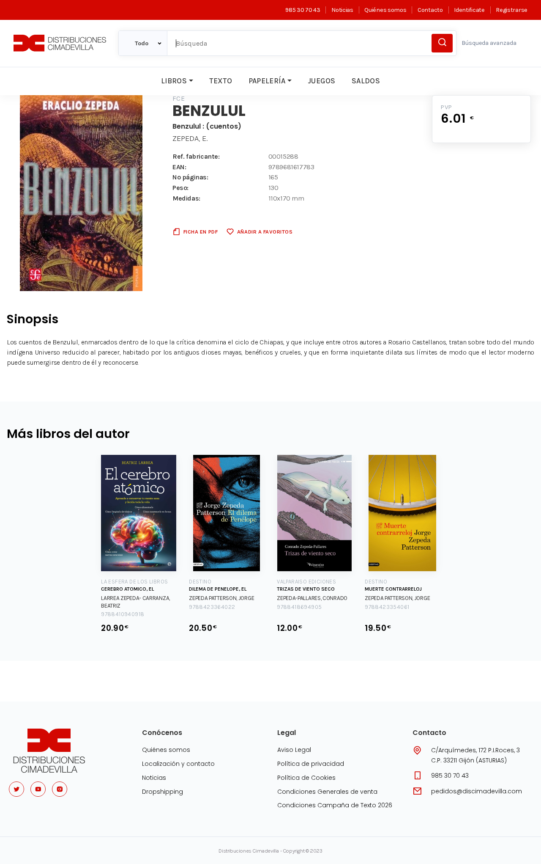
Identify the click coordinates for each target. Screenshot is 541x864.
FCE (178, 98)
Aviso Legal (294, 750)
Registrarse (511, 10)
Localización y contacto (178, 763)
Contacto (430, 10)
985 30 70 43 (302, 10)
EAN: (179, 167)
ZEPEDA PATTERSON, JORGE (221, 598)
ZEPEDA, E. (190, 138)
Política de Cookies (306, 777)
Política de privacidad (310, 763)
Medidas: (186, 198)
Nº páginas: (190, 177)
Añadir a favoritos (264, 231)
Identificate (469, 10)
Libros (174, 81)
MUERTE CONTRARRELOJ (393, 589)
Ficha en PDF (200, 231)
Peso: (180, 188)
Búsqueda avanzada (489, 43)
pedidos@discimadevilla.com (476, 791)
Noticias (342, 10)
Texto (220, 81)
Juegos (321, 81)
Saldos (366, 81)
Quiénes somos (385, 10)
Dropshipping (162, 791)
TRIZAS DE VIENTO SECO (306, 589)
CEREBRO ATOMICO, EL (127, 589)
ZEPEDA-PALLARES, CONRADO (312, 598)
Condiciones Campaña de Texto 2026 (334, 805)
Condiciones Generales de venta (327, 791)
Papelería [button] (267, 81)
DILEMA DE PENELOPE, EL (217, 589)
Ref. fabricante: (196, 156)
